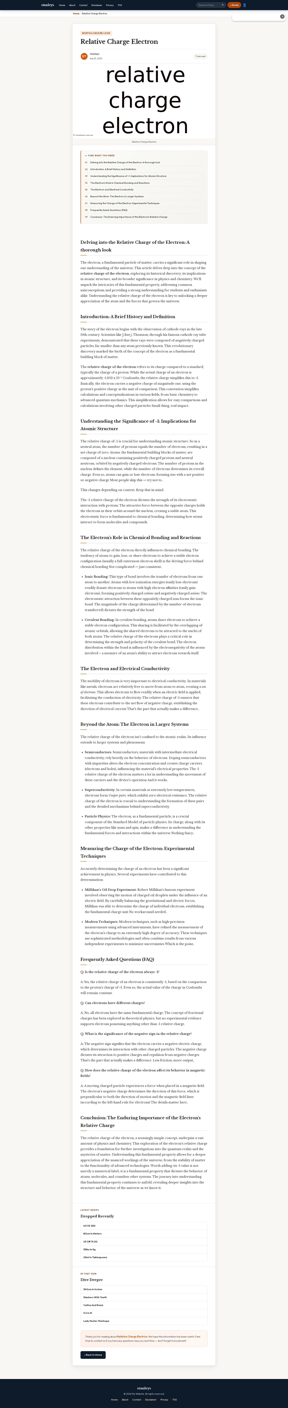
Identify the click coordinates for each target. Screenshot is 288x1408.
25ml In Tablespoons (95, 1257)
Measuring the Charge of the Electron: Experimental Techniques (125, 203)
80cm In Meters (92, 1233)
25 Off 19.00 (90, 1241)
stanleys (47, 5)
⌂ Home (234, 5)
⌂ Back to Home (93, 1354)
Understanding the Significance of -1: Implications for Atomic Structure (128, 176)
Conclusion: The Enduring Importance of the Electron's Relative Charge (128, 216)
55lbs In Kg (89, 1249)
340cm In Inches (92, 1289)
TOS (120, 5)
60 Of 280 (89, 1225)
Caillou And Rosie (93, 1305)
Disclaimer (97, 5)
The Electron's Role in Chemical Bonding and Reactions (120, 182)
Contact (83, 5)
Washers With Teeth (95, 1297)
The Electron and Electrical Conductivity (111, 189)
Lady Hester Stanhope (96, 1320)
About (72, 5)
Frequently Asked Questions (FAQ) (108, 210)
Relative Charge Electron (132, 1336)
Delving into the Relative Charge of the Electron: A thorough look (125, 162)
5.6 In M (87, 1312)
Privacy (110, 5)
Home (62, 5)
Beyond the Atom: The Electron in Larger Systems (117, 196)
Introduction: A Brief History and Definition (113, 169)
